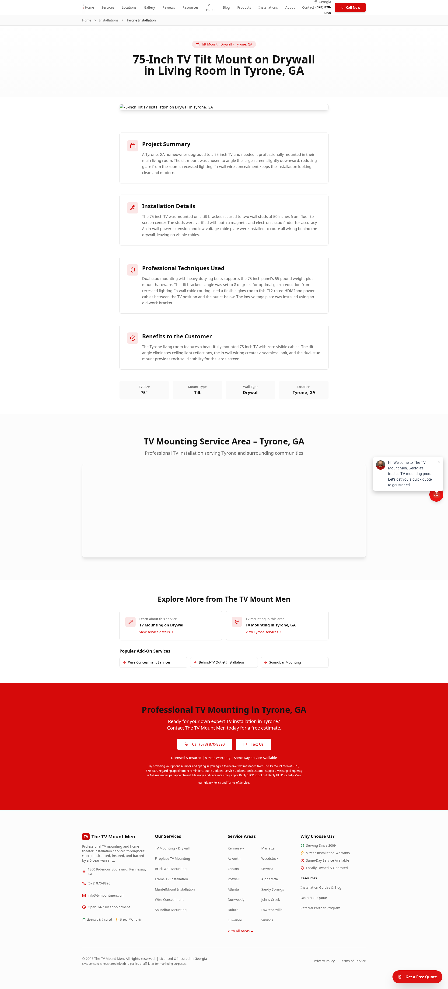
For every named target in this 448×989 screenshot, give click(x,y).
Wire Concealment (169, 899)
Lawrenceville (272, 910)
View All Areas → (241, 931)
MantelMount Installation (175, 889)
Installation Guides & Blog (321, 887)
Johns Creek (270, 899)
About (290, 7)
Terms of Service (238, 783)
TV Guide (210, 7)
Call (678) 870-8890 (208, 744)
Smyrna (267, 869)
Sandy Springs (272, 889)
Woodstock (269, 858)
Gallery (149, 7)
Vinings (267, 920)
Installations (268, 7)
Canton (233, 869)
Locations (129, 7)
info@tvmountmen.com (106, 895)
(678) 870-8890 (99, 883)
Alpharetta (269, 879)
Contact (308, 7)
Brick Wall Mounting (171, 869)
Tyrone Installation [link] (141, 20)
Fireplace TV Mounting (172, 858)
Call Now (353, 7)
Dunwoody (236, 899)
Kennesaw (236, 848)
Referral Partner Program (320, 908)
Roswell (234, 879)
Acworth (234, 858)
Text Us (257, 744)
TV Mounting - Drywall (172, 848)
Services (108, 7)
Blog (226, 7)
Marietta (268, 848)
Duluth (233, 910)
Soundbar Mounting (171, 910)
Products (244, 7)
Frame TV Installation (171, 879)
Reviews (168, 7)
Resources (190, 7)
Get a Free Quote (314, 897)
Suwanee (235, 920)
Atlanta (233, 889)
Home (89, 7)
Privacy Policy (212, 783)
